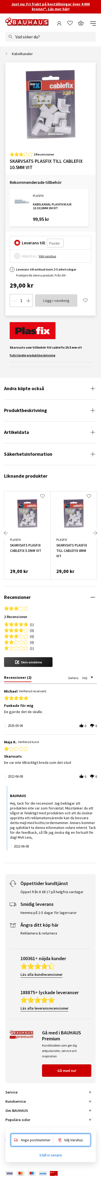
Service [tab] (11, 1092)
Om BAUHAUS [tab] (16, 1110)
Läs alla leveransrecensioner (44, 1008)
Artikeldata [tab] (16, 432)
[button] (28, 662)
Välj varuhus (47, 256)
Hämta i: (30, 256)
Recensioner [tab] (17, 597)
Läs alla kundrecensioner (41, 974)
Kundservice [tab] (15, 1101)
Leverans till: (34, 242)
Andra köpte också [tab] (24, 388)
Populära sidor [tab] (17, 1119)
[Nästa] (95, 533)
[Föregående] (6, 533)
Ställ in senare (50, 1155)
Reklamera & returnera (38, 933)
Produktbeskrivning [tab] (25, 410)
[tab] (18, 678)
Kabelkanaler (22, 54)
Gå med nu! (66, 1070)
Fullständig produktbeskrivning (32, 355)
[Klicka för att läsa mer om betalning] (35, 1173)
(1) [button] (32, 624)
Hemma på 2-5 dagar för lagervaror (48, 912)
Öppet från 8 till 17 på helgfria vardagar (51, 891)
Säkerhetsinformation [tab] (28, 454)
